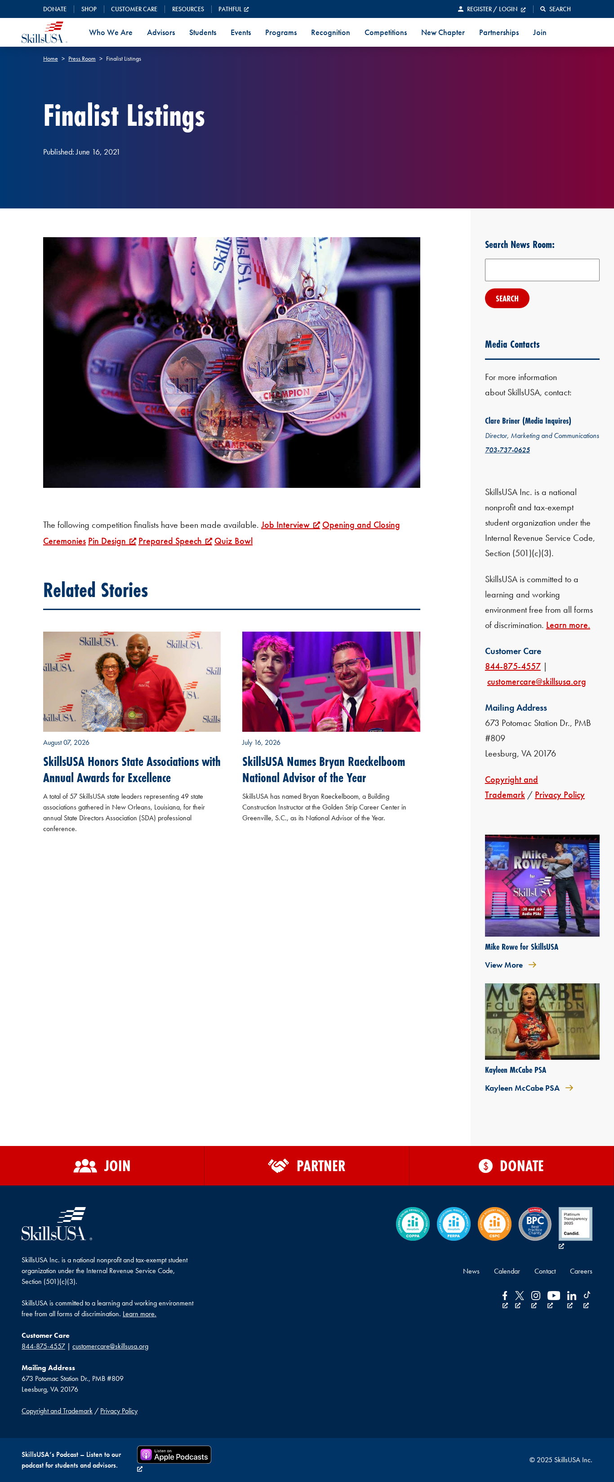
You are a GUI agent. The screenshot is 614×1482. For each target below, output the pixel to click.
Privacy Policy (560, 795)
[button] (555, 8)
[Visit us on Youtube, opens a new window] (553, 1301)
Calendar (507, 1271)
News (471, 1271)
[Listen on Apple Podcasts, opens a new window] (174, 1460)
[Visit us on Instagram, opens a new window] (535, 1301)
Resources (188, 9)
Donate (55, 9)
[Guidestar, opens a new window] (575, 1229)
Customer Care (134, 9)
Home (50, 58)
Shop (89, 9)
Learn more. (568, 625)
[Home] (44, 32)
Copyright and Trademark (57, 1411)
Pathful (230, 9)
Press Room (82, 58)
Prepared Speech (170, 541)
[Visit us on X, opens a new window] (519, 1301)
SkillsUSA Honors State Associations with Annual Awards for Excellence (132, 769)
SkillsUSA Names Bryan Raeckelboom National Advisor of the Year (323, 769)
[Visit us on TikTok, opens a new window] (587, 1301)
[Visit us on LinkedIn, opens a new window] (571, 1301)
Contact (545, 1271)
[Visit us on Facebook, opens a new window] (505, 1301)
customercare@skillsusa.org (536, 681)
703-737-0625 (507, 450)
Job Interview (285, 525)
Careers (581, 1271)
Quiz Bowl (233, 541)
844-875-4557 (513, 666)
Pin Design (107, 541)
